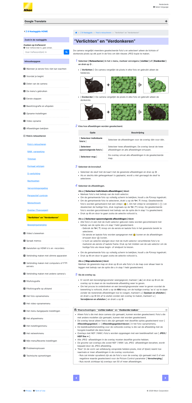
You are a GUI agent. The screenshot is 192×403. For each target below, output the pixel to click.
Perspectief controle (37, 195)
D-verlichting (33, 173)
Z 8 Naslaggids (86, 33)
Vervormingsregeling (37, 188)
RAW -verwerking (36, 151)
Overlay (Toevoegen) (37, 210)
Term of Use (40, 391)
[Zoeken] (66, 52)
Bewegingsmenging (37, 224)
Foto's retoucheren (36, 144)
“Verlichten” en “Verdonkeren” (43, 217)
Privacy (28, 391)
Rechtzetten (33, 181)
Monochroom (34, 203)
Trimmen (31, 159)
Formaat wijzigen (35, 166)
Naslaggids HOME (37, 31)
